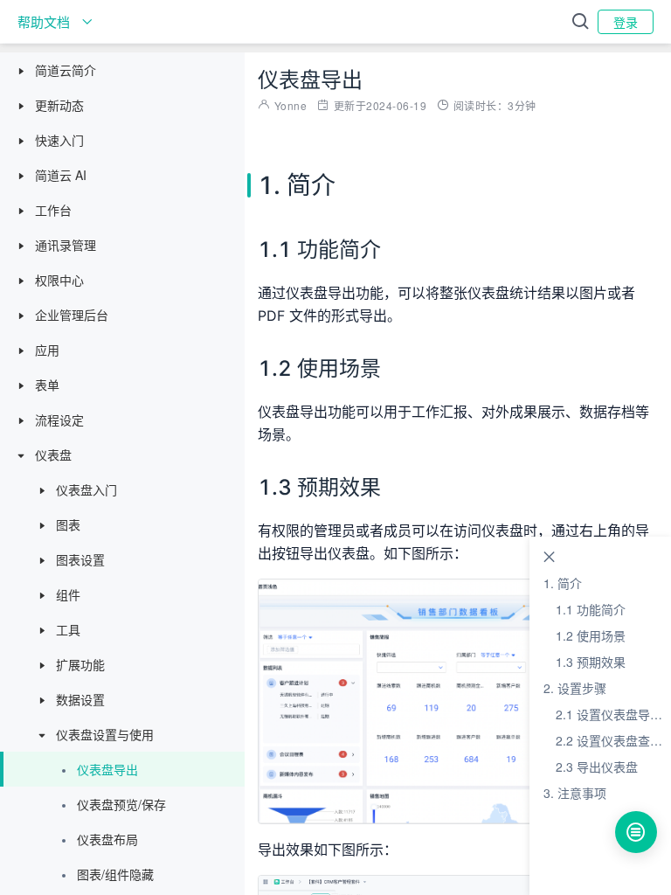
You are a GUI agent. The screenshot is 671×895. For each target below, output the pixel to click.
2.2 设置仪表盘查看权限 (613, 740)
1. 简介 (562, 583)
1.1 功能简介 (591, 609)
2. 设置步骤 (574, 688)
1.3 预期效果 (591, 661)
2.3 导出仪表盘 (597, 766)
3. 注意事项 (574, 792)
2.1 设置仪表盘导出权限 (613, 714)
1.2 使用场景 (591, 635)
